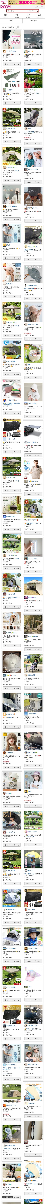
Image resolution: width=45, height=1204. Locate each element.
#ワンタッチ (30, 836)
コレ (8, 64)
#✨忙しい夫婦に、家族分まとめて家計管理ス (11, 404)
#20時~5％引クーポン (32, 523)
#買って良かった (29, 874)
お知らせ (28, 15)
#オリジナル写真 (29, 132)
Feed (5, 15)
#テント (17, 170)
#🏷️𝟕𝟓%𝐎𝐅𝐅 (8, 717)
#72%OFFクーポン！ (32, 1184)
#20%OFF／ (7, 1149)
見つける (17, 15)
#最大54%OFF (28, 250)
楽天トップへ (39, 7)
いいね (17, 64)
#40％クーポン (30, 1029)
